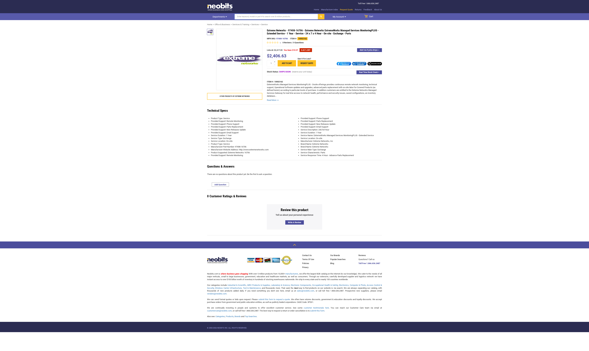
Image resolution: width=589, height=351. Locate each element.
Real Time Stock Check (368, 72)
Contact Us (307, 255)
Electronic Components (301, 285)
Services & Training (240, 24)
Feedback (368, 9)
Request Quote (346, 9)
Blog (332, 263)
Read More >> (273, 100)
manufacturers (291, 274)
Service (264, 24)
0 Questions (298, 42)
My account (339, 16)
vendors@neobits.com (217, 294)
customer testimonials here (316, 308)
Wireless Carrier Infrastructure (228, 288)
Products (230, 316)
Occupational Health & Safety (325, 285)
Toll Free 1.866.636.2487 (369, 263)
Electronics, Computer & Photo (352, 285)
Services (255, 24)
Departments (219, 16)
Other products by (235, 96)
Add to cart (287, 63)
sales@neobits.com (305, 291)
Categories (220, 316)
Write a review (294, 222)
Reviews (362, 255)
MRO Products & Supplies (258, 285)
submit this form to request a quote (274, 299)
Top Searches (251, 316)
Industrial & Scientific (236, 285)
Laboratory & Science (280, 285)
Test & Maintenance (252, 288)
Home (316, 9)
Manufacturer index (329, 9)
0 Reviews (287, 42)
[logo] (220, 6)
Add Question (220, 184)
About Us (378, 9)
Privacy (305, 267)
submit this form (317, 311)
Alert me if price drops (369, 50)
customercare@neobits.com (219, 311)
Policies (305, 263)
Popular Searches (338, 259)
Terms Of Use (308, 259)
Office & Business (222, 24)
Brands (238, 316)
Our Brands (335, 255)
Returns (358, 9)
